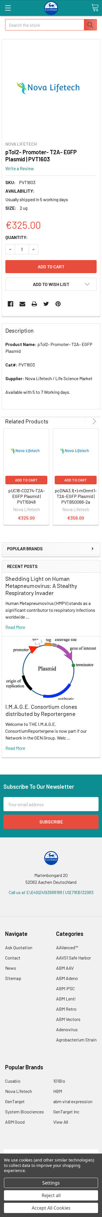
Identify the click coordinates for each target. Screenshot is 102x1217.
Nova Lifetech (18, 1091)
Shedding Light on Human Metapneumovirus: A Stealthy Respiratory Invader (41, 585)
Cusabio (12, 1081)
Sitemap (13, 978)
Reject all (51, 1195)
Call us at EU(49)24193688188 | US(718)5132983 (51, 892)
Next (93, 421)
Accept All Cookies (51, 1208)
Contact (12, 957)
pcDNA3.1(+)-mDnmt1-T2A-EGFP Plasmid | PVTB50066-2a (76, 496)
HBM (57, 1091)
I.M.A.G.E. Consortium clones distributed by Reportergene (41, 710)
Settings (51, 1183)
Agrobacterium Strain (76, 1039)
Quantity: (16, 237)
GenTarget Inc (66, 1111)
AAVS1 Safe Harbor (73, 957)
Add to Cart (26, 480)
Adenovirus (67, 1029)
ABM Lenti (66, 998)
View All (60, 1122)
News (10, 968)
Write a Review (19, 168)
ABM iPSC (65, 988)
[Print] (34, 304)
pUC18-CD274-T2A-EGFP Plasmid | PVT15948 (26, 496)
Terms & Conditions (51, 1152)
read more (15, 627)
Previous (86, 421)
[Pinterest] (58, 304)
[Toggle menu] (8, 8)
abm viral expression (72, 1101)
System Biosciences (24, 1111)
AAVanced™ (67, 947)
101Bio (59, 1081)
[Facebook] (10, 304)
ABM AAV (65, 968)
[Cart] (95, 7)
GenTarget (15, 1101)
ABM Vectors (68, 1019)
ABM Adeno (67, 978)
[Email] (22, 304)
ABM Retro (66, 1009)
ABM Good (15, 1122)
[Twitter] (46, 304)
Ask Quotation (18, 947)
